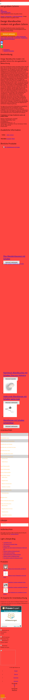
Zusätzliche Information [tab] (8, 51)
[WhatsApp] (14, 47)
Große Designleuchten (6, 12)
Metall (13, 138)
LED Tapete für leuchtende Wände (10, 544)
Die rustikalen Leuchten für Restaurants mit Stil (12, 558)
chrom (8, 134)
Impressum (16, 681)
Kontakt (16, 670)
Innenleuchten (4, 11)
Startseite (3, 16)
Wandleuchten (24, 37)
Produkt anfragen (9, 34)
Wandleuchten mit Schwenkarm (8, 39)
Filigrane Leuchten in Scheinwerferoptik (11, 551)
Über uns (16, 674)
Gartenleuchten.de (14, 534)
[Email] (14, 44)
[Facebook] (14, 42)
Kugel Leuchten (6, 546)
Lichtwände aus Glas (7, 542)
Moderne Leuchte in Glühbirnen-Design (11, 556)
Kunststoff (9, 138)
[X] (14, 685)
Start (2, 10)
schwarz (12, 134)
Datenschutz (16, 677)
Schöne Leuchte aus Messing (9, 552)
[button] (3, 696)
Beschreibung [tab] (6, 49)
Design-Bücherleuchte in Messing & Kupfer (12, 554)
